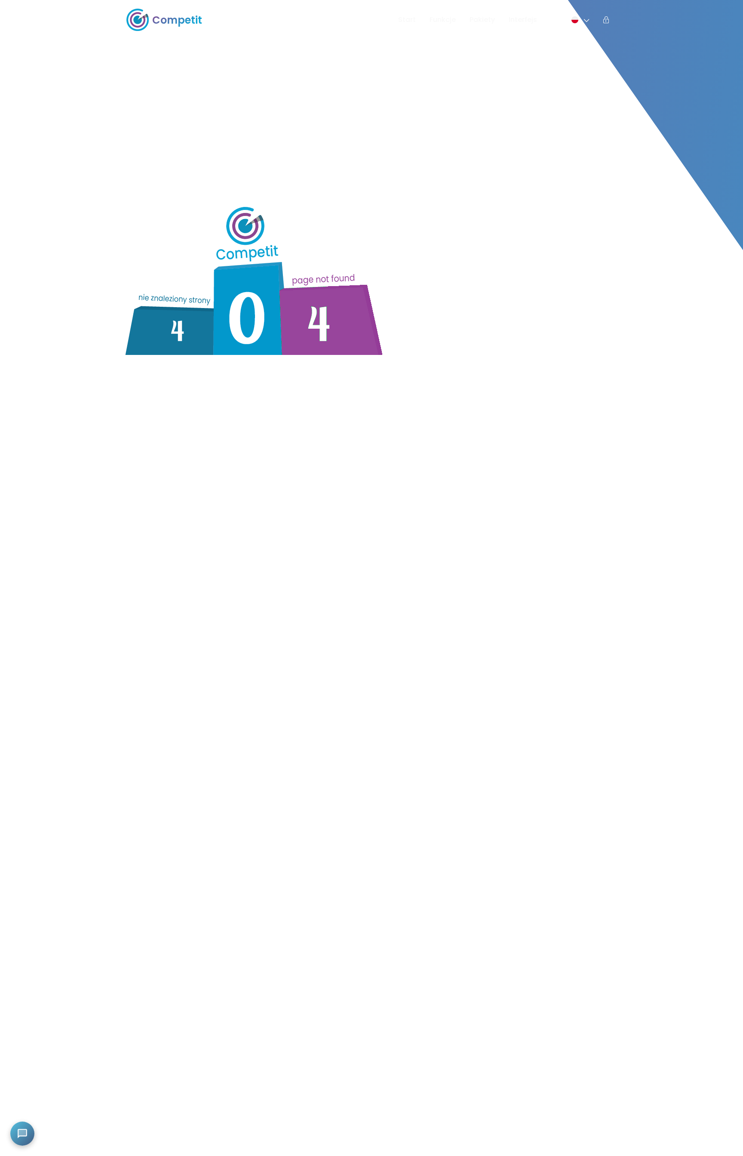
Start (407, 20)
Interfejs (523, 20)
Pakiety (482, 20)
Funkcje (443, 20)
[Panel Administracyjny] (606, 20)
